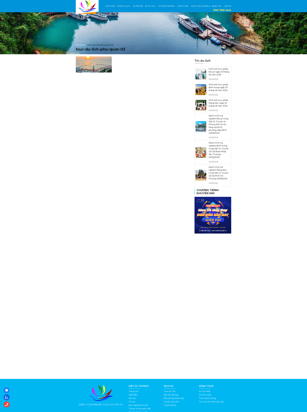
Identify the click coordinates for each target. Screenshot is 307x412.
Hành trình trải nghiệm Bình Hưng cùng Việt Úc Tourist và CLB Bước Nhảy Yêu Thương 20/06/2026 (218, 152)
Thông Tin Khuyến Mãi (139, 409)
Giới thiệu (133, 395)
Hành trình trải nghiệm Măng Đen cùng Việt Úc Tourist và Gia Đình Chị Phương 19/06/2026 (218, 175)
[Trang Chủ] (87, 6)
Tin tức (132, 402)
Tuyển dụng (170, 405)
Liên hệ (132, 398)
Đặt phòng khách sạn (174, 398)
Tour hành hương (207, 398)
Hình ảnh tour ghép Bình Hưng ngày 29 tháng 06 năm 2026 (218, 89)
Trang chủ (81, 45)
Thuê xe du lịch (171, 402)
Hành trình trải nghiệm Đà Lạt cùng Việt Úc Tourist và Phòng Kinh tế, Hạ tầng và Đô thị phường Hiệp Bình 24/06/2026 (218, 127)
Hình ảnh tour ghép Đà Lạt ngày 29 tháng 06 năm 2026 (219, 74)
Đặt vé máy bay (171, 395)
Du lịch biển (205, 391)
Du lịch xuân (205, 395)
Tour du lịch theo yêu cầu (211, 402)
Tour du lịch (170, 391)
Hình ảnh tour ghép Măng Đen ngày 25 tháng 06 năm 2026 (218, 105)
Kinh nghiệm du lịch (138, 405)
